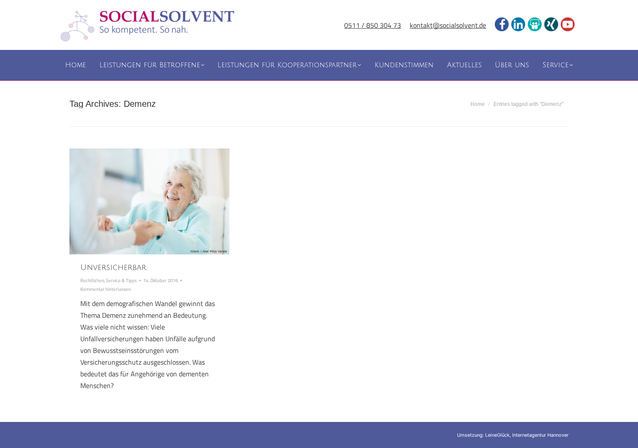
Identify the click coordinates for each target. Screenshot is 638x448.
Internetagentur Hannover (540, 435)
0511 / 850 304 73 (372, 25)
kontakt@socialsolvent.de (448, 25)
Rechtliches (92, 280)
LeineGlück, (498, 435)
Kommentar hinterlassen (105, 289)
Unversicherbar (113, 267)
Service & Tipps (121, 280)
